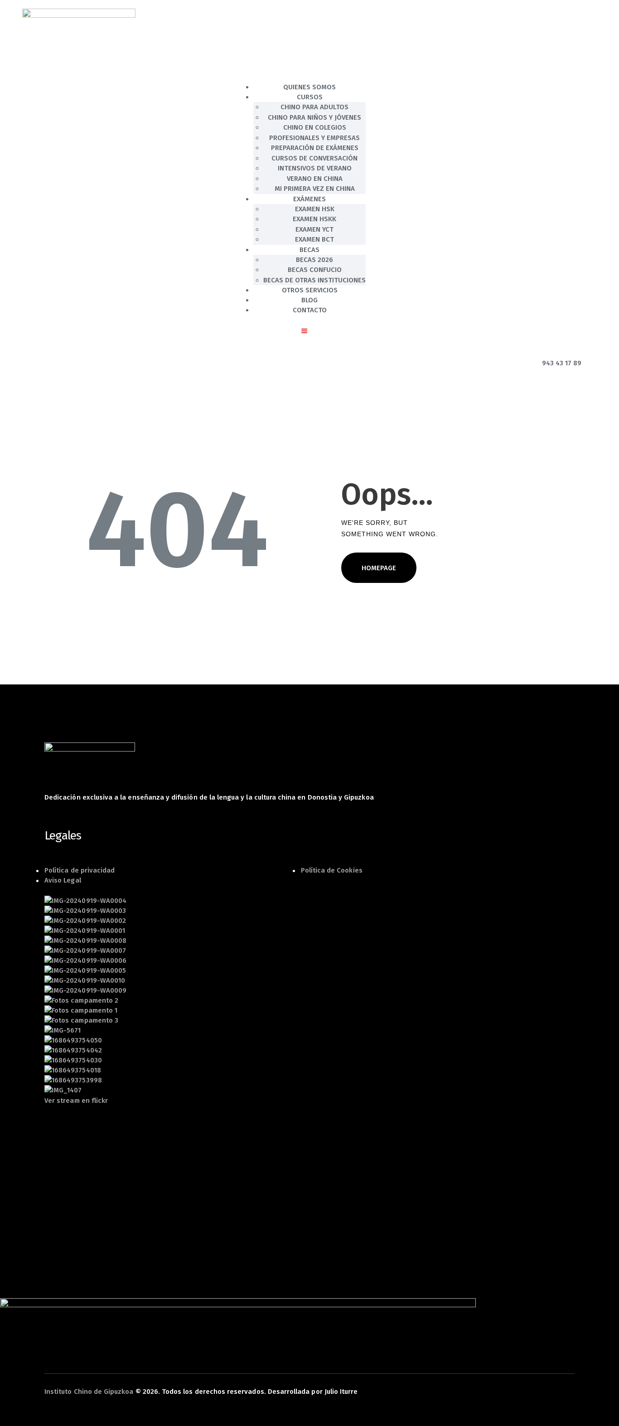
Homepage (379, 568)
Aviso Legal (62, 880)
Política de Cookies (332, 870)
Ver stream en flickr (76, 1100)
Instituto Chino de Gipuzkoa (89, 1391)
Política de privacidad (79, 870)
